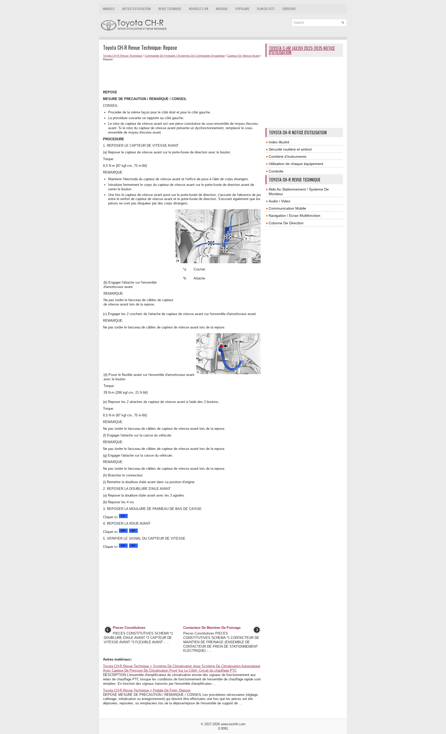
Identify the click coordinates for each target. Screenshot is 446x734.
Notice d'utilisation (136, 8)
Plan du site (265, 8)
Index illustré (279, 142)
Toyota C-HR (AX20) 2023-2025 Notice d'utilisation (302, 50)
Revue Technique (169, 8)
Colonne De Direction (286, 223)
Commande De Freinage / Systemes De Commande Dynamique (185, 55)
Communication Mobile (287, 208)
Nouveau (222, 8)
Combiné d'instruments (287, 156)
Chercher (289, 8)
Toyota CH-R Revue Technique (122, 55)
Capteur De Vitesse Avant (243, 55)
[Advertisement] (182, 75)
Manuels (109, 8)
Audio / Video (279, 201)
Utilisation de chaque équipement (296, 164)
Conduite (276, 171)
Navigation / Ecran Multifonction (294, 215)
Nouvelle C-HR (198, 8)
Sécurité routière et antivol (290, 149)
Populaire (242, 8)
